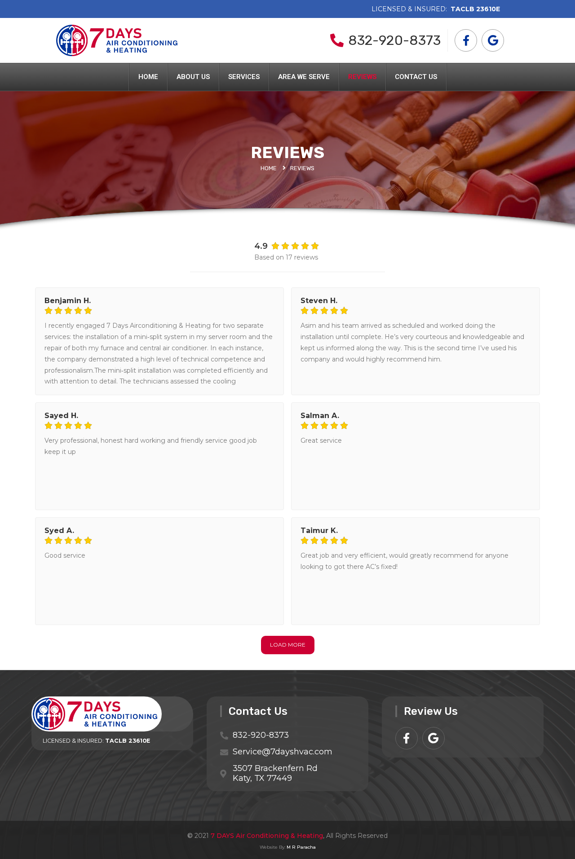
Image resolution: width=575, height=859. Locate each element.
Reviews (362, 77)
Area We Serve (304, 77)
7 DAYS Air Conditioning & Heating (267, 836)
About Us (193, 77)
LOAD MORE (287, 644)
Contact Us (416, 77)
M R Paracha (301, 847)
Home (148, 77)
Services (244, 77)
